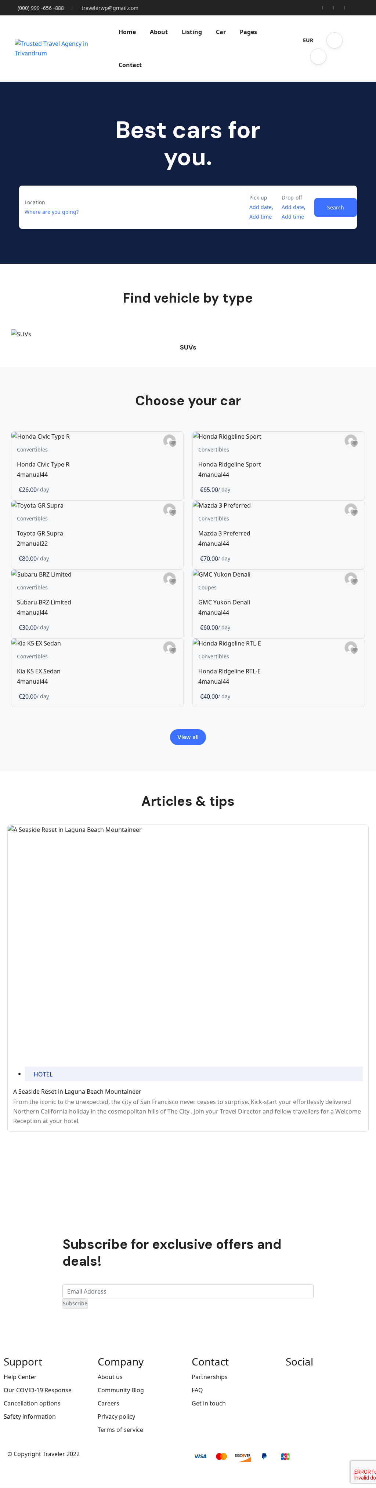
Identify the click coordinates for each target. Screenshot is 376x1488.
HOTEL (43, 1074)
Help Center (20, 1377)
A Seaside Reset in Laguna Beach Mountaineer (77, 1091)
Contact (130, 65)
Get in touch (209, 1403)
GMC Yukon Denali (224, 602)
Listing (192, 32)
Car (221, 32)
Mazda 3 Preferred (224, 533)
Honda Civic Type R (43, 464)
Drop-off (292, 197)
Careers (108, 1403)
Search (335, 207)
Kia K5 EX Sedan (39, 671)
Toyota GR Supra (40, 533)
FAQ (197, 1390)
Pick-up (258, 197)
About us (110, 1377)
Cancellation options (32, 1403)
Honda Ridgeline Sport (229, 464)
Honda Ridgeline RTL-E (229, 671)
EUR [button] (308, 40)
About (159, 32)
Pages (248, 32)
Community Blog (121, 1390)
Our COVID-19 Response (38, 1390)
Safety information (30, 1416)
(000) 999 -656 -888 (41, 7)
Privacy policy (116, 1416)
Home (127, 32)
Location (35, 202)
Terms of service (120, 1430)
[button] (334, 40)
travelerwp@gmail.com (110, 7)
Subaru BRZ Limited (44, 602)
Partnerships (210, 1377)
